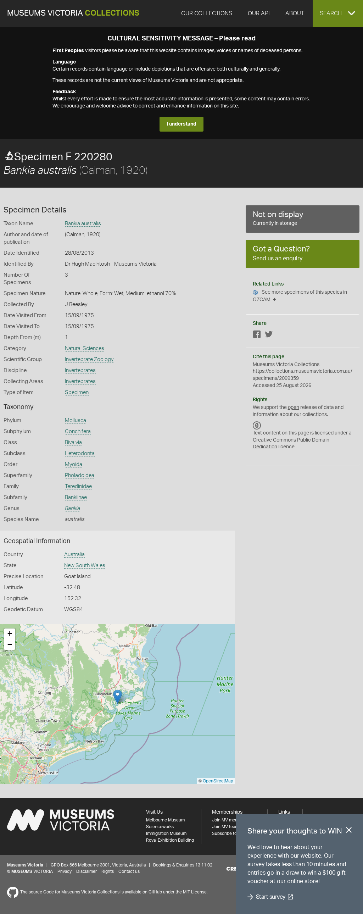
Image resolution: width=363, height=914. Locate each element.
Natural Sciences (84, 348)
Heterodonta (80, 453)
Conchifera (78, 431)
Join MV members (229, 820)
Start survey (270, 897)
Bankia (72, 508)
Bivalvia (73, 442)
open (293, 407)
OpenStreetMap (218, 780)
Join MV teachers (229, 827)
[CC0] (257, 425)
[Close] (349, 831)
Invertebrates (80, 370)
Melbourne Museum (165, 820)
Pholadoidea (79, 475)
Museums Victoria (73, 13)
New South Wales (84, 565)
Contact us (129, 871)
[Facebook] (257, 335)
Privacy (64, 871)
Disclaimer (86, 871)
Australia (74, 554)
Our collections (206, 13)
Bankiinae (76, 497)
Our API (259, 13)
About (294, 13)
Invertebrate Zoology (89, 359)
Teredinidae (78, 486)
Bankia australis (83, 223)
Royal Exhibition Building (170, 840)
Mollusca (75, 420)
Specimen (77, 392)
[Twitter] (268, 335)
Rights (107, 871)
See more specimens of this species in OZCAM (300, 296)
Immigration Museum (166, 833)
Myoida (73, 464)
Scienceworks (160, 827)
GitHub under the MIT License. (178, 892)
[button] (338, 13)
